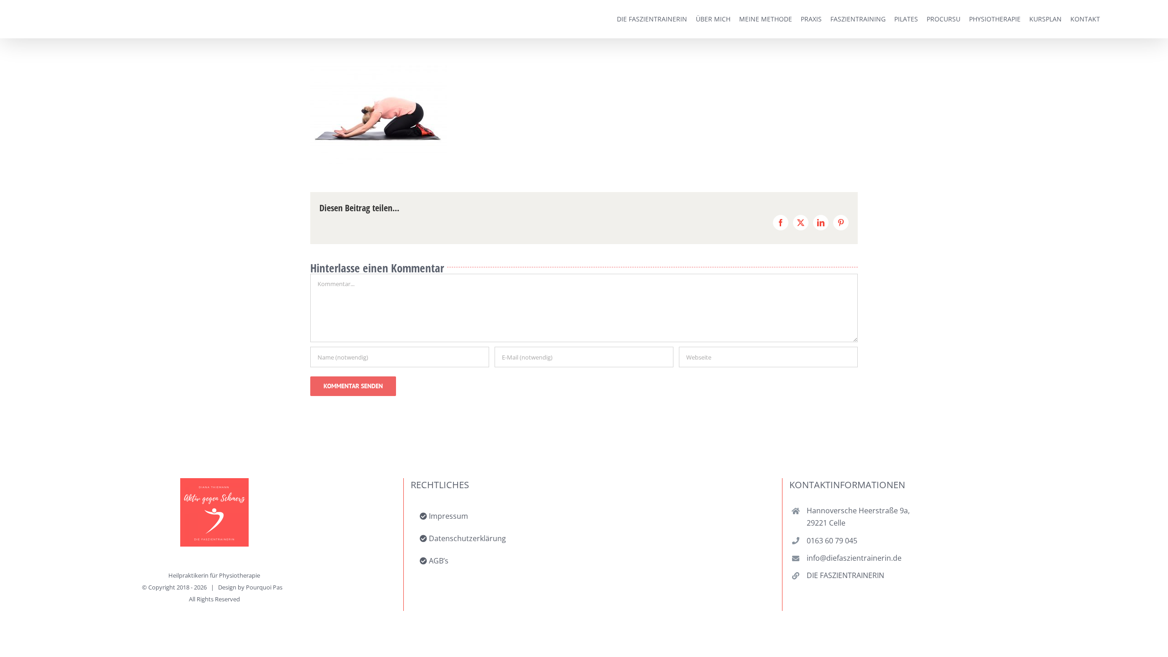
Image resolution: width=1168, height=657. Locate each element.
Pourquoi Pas (264, 587)
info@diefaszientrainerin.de (854, 558)
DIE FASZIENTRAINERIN (845, 575)
